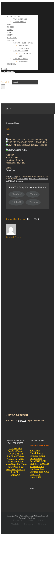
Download (10, 170)
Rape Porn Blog (15, 467)
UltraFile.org (36, 453)
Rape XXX (35, 477)
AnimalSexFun (22, 179)
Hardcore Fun (37, 469)
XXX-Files (35, 450)
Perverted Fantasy (15, 469)
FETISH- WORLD (39, 464)
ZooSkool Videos (15, 456)
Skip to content (8, 71)
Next (16, 123)
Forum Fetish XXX (39, 471)
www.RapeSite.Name (16, 464)
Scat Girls (15, 472)
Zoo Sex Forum (15, 451)
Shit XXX (15, 475)
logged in (22, 420)
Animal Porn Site (15, 459)
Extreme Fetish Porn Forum (37, 457)
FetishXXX (12, 177)
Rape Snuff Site (15, 461)
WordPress (31, 518)
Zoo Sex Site (15, 448)
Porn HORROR (38, 461)
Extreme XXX (37, 466)
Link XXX (35, 474)
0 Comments (18, 181)
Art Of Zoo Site (15, 453)
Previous (10, 123)
